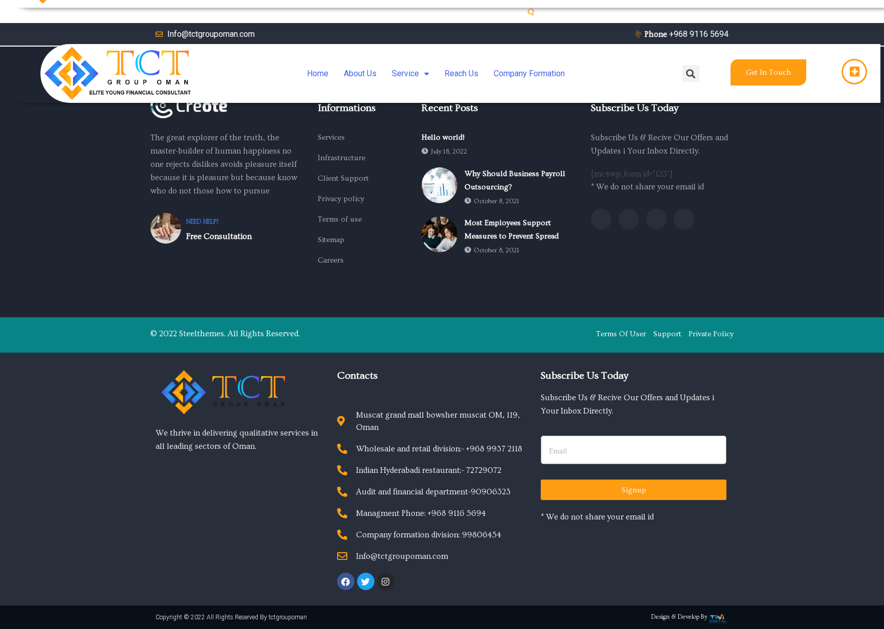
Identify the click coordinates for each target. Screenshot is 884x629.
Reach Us (461, 73)
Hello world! (443, 137)
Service (405, 73)
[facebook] (601, 219)
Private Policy (711, 334)
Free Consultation (219, 236)
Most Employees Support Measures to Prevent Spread (512, 230)
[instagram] (684, 219)
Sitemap (331, 239)
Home (317, 73)
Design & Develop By (679, 617)
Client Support (343, 178)
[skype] (656, 219)
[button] (768, 72)
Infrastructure (341, 158)
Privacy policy (341, 198)
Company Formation (529, 73)
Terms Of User (621, 334)
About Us (360, 73)
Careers (331, 260)
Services (331, 137)
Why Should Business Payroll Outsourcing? (515, 180)
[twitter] (628, 219)
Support (667, 334)
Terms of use (340, 219)
